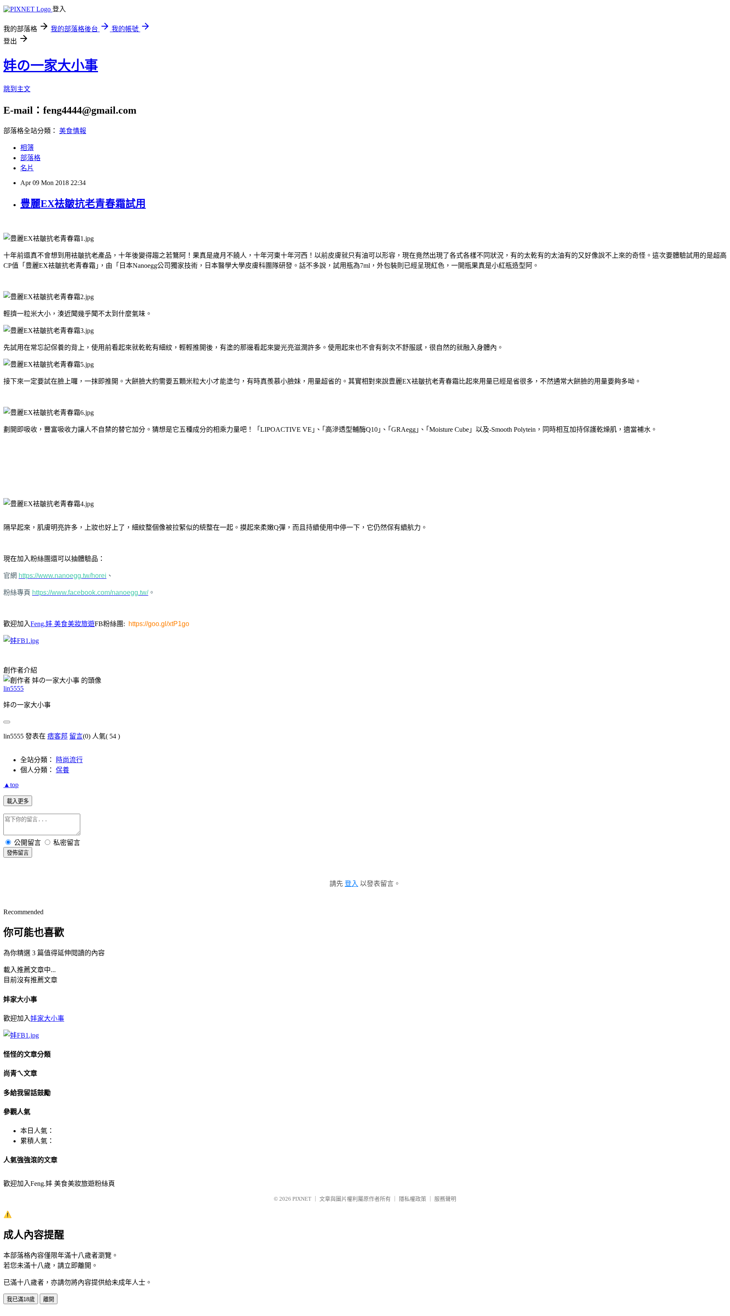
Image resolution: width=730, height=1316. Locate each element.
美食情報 (72, 130)
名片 (27, 168)
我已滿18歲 (21, 1299)
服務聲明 (445, 1199)
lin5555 (13, 688)
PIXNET (301, 1199)
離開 (48, 1299)
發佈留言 (18, 853)
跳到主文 (16, 89)
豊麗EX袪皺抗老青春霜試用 (83, 203)
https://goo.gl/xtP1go (158, 623)
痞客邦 (57, 736)
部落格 (30, 157)
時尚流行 (69, 759)
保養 (62, 770)
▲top (11, 784)
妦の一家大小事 (50, 65)
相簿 (27, 147)
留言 (76, 736)
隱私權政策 (412, 1199)
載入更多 (18, 801)
